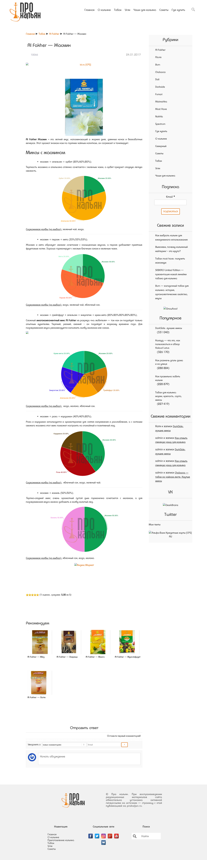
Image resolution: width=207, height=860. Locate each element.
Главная (89, 9)
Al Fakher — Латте (36, 697)
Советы (163, 9)
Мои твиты (154, 524)
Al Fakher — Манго (95, 656)
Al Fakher (54, 33)
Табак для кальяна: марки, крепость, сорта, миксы (168, 396)
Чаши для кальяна (144, 9)
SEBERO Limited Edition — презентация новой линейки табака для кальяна (171, 274)
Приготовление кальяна (61, 840)
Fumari (158, 94)
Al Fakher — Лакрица (67, 656)
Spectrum (160, 123)
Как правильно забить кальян (167, 378)
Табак (117, 9)
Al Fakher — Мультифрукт (127, 656)
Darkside (160, 86)
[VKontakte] (103, 840)
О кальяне (104, 9)
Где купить (178, 9)
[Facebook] (90, 834)
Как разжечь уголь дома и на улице (169, 362)
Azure (158, 57)
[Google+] (110, 834)
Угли (127, 9)
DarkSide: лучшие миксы (168, 328)
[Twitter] (97, 834)
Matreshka (161, 101)
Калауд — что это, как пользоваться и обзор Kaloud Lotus (167, 344)
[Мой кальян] (25, 10)
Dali (157, 79)
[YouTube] (116, 834)
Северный (160, 146)
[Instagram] (103, 834)
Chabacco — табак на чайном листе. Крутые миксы (172, 476)
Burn (157, 64)
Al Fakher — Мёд (35, 656)
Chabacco (160, 71)
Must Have (161, 108)
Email (170, 196)
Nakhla (159, 116)
